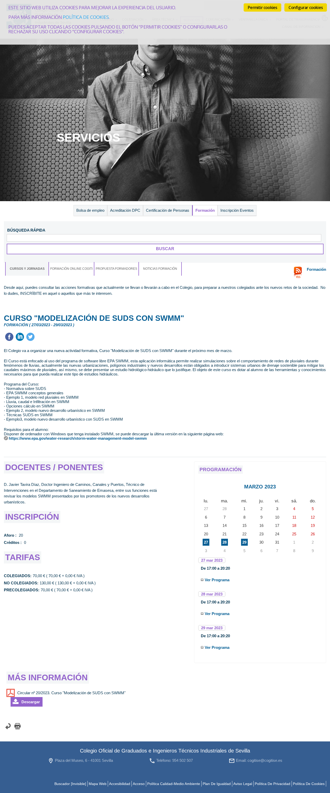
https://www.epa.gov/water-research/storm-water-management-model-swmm (78, 438)
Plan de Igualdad (217, 784)
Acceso (139, 784)
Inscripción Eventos (237, 210)
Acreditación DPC (125, 210)
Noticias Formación (160, 269)
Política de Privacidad (272, 784)
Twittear (30, 337)
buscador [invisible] (70, 784)
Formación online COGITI (71, 269)
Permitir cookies (262, 7)
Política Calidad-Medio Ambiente (173, 784)
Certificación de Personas (167, 210)
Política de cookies (85, 17)
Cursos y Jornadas (27, 269)
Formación (205, 210)
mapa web (97, 784)
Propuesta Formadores (116, 269)
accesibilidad (119, 784)
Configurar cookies (305, 7)
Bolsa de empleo (90, 210)
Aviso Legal (242, 784)
